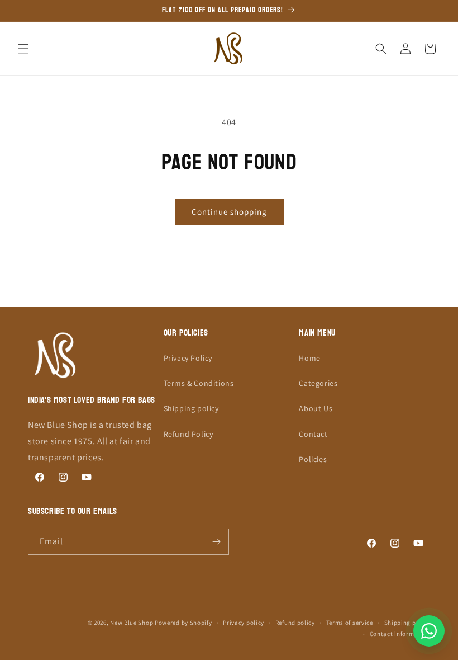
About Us (315, 408)
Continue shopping (229, 211)
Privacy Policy (188, 358)
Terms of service (349, 622)
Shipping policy (191, 408)
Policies (313, 459)
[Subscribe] (216, 542)
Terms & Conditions (199, 383)
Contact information (400, 634)
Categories (318, 383)
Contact (313, 434)
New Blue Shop (131, 622)
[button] (23, 48)
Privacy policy (243, 622)
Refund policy (295, 622)
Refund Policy (188, 434)
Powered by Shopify (183, 622)
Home (309, 358)
